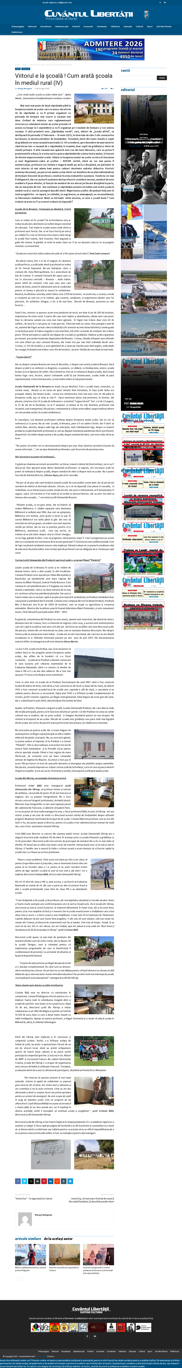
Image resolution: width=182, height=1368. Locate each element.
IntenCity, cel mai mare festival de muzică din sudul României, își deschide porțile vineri (91, 1200)
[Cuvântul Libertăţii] (91, 14)
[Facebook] (160, 2)
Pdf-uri (128, 399)
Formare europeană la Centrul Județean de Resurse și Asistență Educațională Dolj (98, 1270)
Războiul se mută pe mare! (144, 142)
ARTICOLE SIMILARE (28, 1238)
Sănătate (115, 26)
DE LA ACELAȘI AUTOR (58, 1238)
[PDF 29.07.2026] (144, 547)
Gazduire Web (41, 1356)
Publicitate (17, 32)
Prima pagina (18, 26)
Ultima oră (25, 69)
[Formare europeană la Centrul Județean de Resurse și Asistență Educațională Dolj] (98, 1254)
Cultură (139, 26)
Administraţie (61, 26)
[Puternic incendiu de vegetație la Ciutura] (64, 1254)
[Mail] (165, 2)
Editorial (32, 26)
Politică (76, 26)
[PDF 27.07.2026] (144, 602)
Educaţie (128, 26)
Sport (150, 26)
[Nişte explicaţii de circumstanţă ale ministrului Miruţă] (144, 231)
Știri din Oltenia (164, 26)
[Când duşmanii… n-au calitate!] (144, 286)
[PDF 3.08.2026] (144, 493)
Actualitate (45, 26)
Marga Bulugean (25, 88)
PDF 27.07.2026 (134, 403)
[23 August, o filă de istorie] (144, 177)
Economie (88, 26)
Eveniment (102, 26)
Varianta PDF (131, 351)
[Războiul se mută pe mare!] (144, 341)
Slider (25, 65)
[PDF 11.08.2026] (144, 438)
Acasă (17, 65)
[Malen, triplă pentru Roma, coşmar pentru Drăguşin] (30, 1254)
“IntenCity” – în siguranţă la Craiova (33, 1198)
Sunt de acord (151, 1366)
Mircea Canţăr (135, 146)
